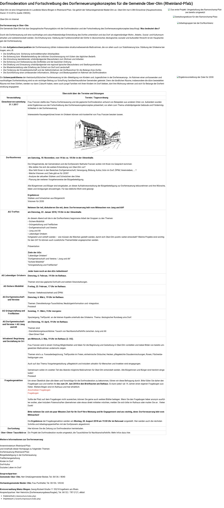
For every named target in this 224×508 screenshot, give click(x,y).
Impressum (8, 499)
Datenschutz (9, 496)
